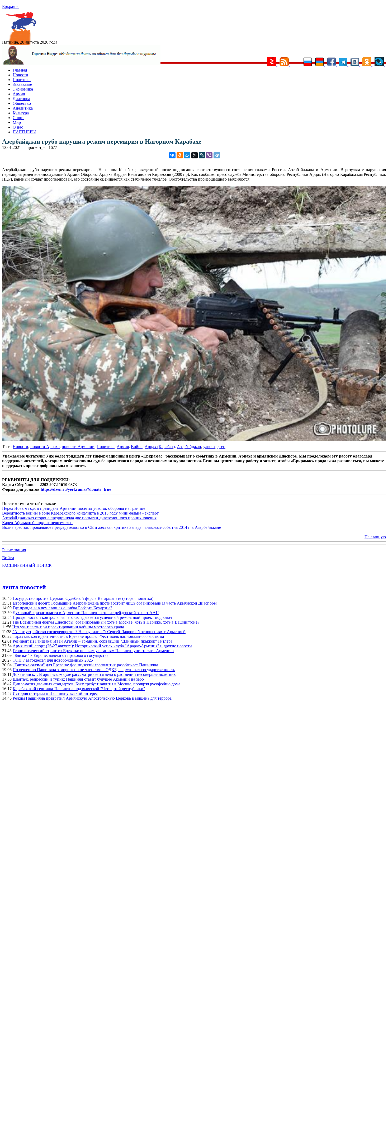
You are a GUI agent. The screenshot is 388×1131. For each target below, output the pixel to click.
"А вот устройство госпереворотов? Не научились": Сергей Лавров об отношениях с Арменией (99, 631)
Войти (8, 557)
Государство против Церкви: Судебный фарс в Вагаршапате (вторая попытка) (83, 598)
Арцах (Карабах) (160, 446)
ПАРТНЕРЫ (24, 132)
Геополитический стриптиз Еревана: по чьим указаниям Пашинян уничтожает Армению (93, 650)
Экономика (23, 89)
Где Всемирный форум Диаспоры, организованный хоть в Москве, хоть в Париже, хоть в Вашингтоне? (106, 622)
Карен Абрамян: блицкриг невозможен (37, 522)
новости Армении (78, 446)
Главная (20, 70)
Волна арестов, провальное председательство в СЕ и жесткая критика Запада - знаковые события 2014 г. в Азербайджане (111, 527)
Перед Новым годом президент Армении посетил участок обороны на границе (73, 508)
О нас (18, 127)
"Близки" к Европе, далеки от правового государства (60, 655)
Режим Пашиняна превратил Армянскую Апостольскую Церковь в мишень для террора (92, 698)
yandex (209, 446)
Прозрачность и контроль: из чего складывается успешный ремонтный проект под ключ (92, 617)
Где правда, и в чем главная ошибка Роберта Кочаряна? (62, 608)
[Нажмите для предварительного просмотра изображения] (194, 439)
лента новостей (24, 587)
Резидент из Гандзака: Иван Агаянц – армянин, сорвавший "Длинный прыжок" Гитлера (92, 641)
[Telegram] (217, 155)
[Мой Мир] (187, 155)
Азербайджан (189, 446)
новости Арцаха (45, 446)
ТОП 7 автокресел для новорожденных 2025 (53, 660)
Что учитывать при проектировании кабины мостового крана (68, 627)
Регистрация (14, 549)
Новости (20, 75)
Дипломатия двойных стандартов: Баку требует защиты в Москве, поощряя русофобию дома (96, 684)
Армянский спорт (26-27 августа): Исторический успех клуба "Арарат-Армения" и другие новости (102, 646)
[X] (194, 155)
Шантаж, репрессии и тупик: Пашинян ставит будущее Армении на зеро (78, 679)
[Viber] (209, 155)
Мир (17, 122)
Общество (22, 103)
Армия (19, 94)
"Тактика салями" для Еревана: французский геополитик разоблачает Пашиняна (85, 665)
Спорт (18, 117)
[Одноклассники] (180, 155)
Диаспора (21, 98)
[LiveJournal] (202, 155)
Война (137, 446)
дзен (221, 446)
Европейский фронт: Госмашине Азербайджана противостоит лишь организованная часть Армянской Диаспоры (115, 603)
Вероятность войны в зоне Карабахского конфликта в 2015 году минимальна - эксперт (80, 513)
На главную (375, 537)
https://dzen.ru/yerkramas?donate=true (76, 489)
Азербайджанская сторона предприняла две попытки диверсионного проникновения (79, 518)
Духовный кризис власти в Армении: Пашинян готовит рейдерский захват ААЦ (86, 612)
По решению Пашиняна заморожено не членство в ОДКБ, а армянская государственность (94, 669)
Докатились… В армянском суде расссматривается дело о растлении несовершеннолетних (94, 674)
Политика (22, 79)
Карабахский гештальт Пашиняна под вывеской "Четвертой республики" (79, 688)
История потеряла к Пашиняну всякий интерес (55, 693)
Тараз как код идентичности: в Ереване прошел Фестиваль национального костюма (88, 636)
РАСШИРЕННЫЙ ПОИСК (27, 565)
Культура (21, 113)
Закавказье (22, 84)
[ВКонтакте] (172, 155)
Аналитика (23, 108)
